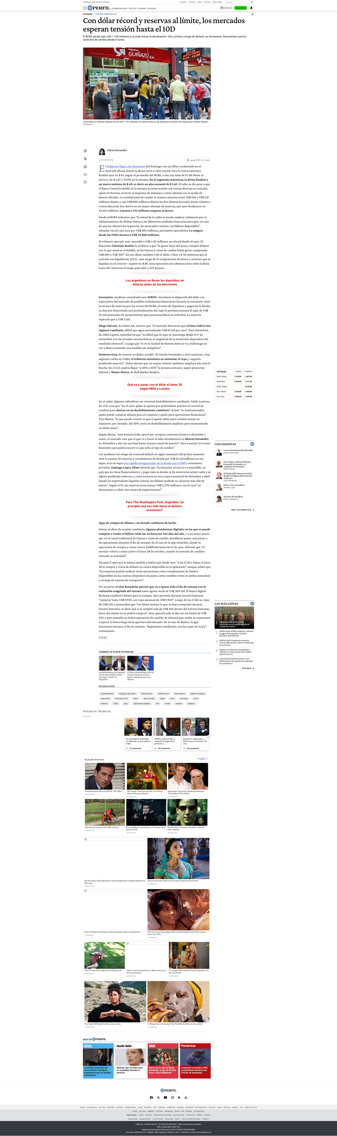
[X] (158, 1097)
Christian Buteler (107, 694)
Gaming (235, 1107)
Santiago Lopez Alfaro (127, 694)
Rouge (177, 1111)
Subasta (179, 704)
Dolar (172, 699)
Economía (110, 1107)
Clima (140, 1107)
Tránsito (205, 1119)
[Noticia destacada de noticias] (98, 1047)
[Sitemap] (186, 1097)
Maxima (207, 1115)
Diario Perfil (105, 699)
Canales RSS (132, 1119)
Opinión (142, 9)
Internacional (130, 1107)
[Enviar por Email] (85, 174)
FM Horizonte (199, 1111)
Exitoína (207, 2)
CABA (162, 699)
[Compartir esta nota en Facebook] (85, 150)
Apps (126, 704)
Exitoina (227, 1107)
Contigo (148, 1115)
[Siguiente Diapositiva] (208, 736)
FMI (157, 704)
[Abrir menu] (85, 8)
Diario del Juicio (251, 1107)
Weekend (151, 1111)
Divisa (196, 699)
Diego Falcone (146, 694)
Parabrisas (168, 1111)
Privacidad (169, 1119)
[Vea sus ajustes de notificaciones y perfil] (251, 8)
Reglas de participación (191, 1119)
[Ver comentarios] (252, 14)
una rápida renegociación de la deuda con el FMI (154, 463)
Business (183, 2)
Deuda (167, 704)
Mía (182, 1111)
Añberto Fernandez (198, 694)
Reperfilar (171, 1107)
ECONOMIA (87, 14)
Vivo (241, 1107)
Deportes (147, 1107)
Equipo (177, 1119)
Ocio (155, 1107)
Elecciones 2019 (121, 699)
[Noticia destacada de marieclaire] (130, 1047)
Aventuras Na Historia (162, 1115)
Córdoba (161, 1107)
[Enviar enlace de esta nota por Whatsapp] (85, 166)
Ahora (82, 1107)
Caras (199, 2)
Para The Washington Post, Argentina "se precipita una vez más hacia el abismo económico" (155, 506)
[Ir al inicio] (99, 7)
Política (133, 9)
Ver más (246, 668)
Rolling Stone (178, 1115)
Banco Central (149, 699)
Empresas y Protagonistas (196, 1107)
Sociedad (151, 9)
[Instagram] (172, 1097)
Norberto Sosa (163, 694)
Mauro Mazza (180, 694)
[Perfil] (99, 1039)
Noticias (192, 2)
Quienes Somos (145, 1119)
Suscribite (240, 8)
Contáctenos (158, 1119)
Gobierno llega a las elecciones (126, 166)
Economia (184, 699)
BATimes (189, 1111)
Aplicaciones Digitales (142, 704)
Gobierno (104, 704)
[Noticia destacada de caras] (163, 1047)
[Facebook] (151, 1098)
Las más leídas (226, 603)
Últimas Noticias (119, 9)
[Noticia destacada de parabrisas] (195, 1047)
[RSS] (179, 1097)
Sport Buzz (190, 1115)
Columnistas (225, 444)
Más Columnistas (241, 510)
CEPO (116, 704)
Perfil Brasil (217, 2)
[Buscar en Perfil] (252, 2)
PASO (136, 699)
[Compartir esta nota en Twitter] (85, 158)
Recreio (200, 1115)
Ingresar (228, 8)
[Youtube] (165, 1097)
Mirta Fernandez (117, 150)
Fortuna (159, 1111)
